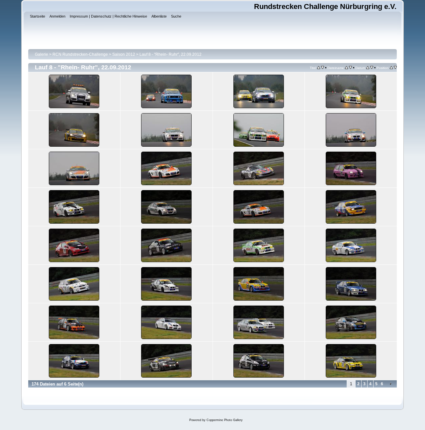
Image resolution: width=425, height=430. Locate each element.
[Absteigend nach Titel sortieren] (322, 67)
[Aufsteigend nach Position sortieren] (391, 67)
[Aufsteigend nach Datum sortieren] (367, 67)
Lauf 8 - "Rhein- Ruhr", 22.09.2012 (170, 54)
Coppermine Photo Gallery (225, 420)
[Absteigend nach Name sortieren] (350, 67)
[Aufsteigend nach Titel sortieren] (318, 67)
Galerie (41, 54)
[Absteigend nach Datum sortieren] (371, 67)
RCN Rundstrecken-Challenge (80, 54)
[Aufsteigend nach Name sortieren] (346, 67)
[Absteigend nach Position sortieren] (395, 67)
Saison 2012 (123, 54)
